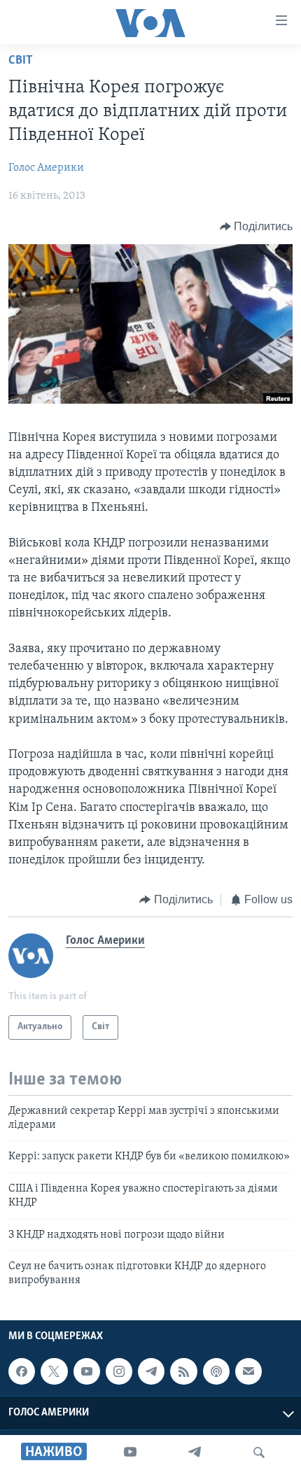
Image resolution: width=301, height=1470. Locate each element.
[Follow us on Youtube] (87, 1371)
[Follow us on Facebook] (21, 1371)
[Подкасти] (216, 1371)
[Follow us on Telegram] (151, 1371)
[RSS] (183, 1371)
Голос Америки (46, 168)
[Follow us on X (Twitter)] (54, 1371)
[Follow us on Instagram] (119, 1371)
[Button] (256, 227)
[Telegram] (194, 1452)
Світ (20, 61)
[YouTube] (130, 1452)
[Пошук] (259, 1452)
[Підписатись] (248, 1371)
